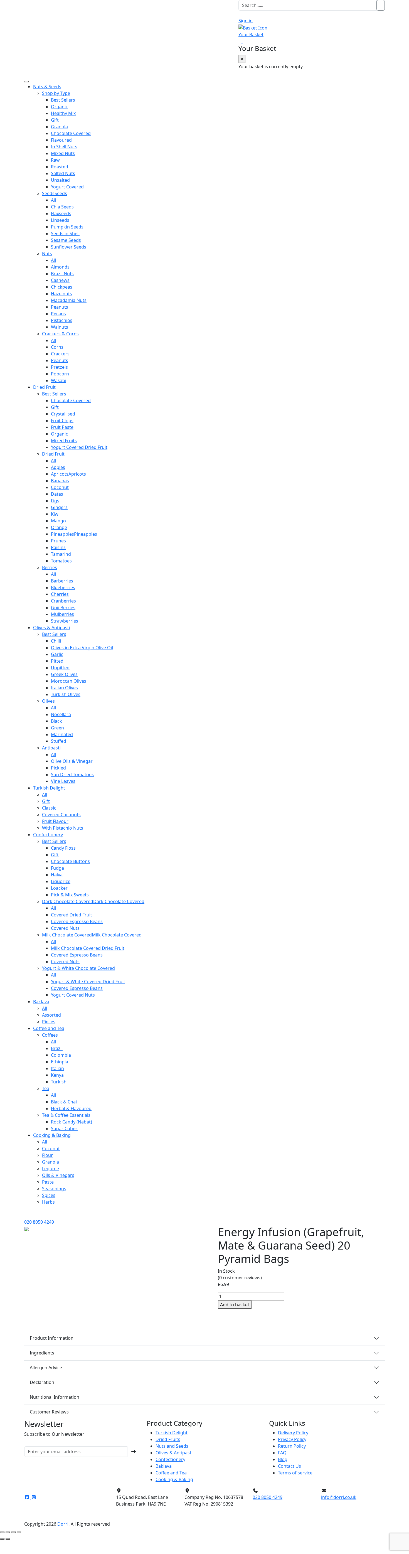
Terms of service (295, 1473)
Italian (57, 1068)
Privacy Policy (292, 1439)
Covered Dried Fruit (71, 915)
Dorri (62, 1524)
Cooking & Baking (52, 1135)
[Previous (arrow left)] (2, 1539)
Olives (48, 701)
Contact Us (289, 1466)
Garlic (57, 654)
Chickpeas (61, 287)
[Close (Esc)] (19, 1532)
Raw (55, 160)
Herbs (48, 1202)
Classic (49, 808)
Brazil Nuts (62, 274)
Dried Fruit (44, 387)
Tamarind (61, 554)
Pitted (57, 661)
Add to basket (234, 1305)
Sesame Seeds (66, 240)
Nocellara (61, 714)
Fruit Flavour (55, 821)
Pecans (58, 314)
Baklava (41, 1002)
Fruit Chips (62, 420)
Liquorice (60, 881)
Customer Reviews (49, 1412)
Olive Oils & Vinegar (72, 761)
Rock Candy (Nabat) (71, 1122)
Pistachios (61, 320)
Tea (45, 1088)
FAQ (282, 1453)
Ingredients (42, 1353)
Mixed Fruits (64, 440)
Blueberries (63, 587)
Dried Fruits (168, 1439)
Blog (282, 1459)
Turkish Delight (49, 788)
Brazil (57, 1048)
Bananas (60, 481)
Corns (57, 347)
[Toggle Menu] (26, 81)
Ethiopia (59, 1062)
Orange (59, 527)
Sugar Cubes (64, 1128)
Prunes (58, 541)
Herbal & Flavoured (71, 1108)
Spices (48, 1195)
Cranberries (63, 601)
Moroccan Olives (68, 681)
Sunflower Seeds (68, 247)
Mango (58, 521)
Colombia (61, 1055)
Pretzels (59, 367)
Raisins (58, 547)
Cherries (60, 594)
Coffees (50, 1035)
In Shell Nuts (64, 147)
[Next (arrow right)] (8, 1539)
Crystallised (63, 414)
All (53, 200)
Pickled (58, 768)
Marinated (62, 734)
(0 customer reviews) (240, 1278)
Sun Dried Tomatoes (72, 774)
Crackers (60, 354)
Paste (48, 1182)
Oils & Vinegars (58, 1175)
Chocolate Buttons (70, 861)
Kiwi (55, 514)
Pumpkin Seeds (67, 227)
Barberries (62, 581)
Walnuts (59, 327)
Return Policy (292, 1446)
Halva (57, 875)
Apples (58, 467)
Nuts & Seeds (47, 86)
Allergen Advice (46, 1367)
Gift (55, 120)
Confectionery (48, 835)
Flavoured (61, 140)
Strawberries (64, 621)
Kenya (57, 1075)
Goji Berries (63, 607)
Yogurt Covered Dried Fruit (79, 447)
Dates (57, 494)
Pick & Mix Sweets (70, 895)
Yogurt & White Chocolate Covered (78, 968)
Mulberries (62, 614)
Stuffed (58, 741)
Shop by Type (56, 93)
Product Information (51, 1338)
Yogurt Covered (67, 187)
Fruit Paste (62, 427)
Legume (50, 1169)
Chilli (56, 641)
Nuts (47, 253)
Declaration (42, 1382)
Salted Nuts (63, 173)
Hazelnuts (61, 294)
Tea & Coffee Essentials (66, 1115)
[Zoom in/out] (2, 1532)
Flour (47, 1155)
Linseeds (60, 220)
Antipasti (51, 748)
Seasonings (54, 1189)
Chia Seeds (62, 207)
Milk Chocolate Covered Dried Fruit (87, 948)
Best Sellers (63, 100)
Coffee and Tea (48, 1028)
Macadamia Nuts (69, 300)
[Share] (13, 1532)
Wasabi (58, 380)
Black (56, 721)
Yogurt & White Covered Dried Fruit (88, 981)
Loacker (59, 888)
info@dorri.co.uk (338, 1497)
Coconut (60, 487)
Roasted (59, 167)
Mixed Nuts (63, 153)
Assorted (51, 1015)
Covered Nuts (65, 928)
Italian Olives (64, 688)
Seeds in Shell (65, 233)
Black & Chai (64, 1102)
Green (57, 728)
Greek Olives (64, 674)
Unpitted (60, 668)
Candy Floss (63, 848)
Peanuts (59, 307)
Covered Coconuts (61, 815)
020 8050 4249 (39, 1222)
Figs (55, 501)
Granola (59, 127)
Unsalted (60, 180)
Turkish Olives (65, 694)
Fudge (57, 868)
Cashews (60, 280)
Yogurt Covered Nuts (73, 995)
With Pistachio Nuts (62, 828)
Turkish (58, 1082)
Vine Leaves (63, 781)
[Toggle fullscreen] (8, 1532)
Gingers (59, 507)
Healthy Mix (63, 113)
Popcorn (60, 374)
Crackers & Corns (60, 334)
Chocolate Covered (71, 133)
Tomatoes (61, 561)
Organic (59, 107)
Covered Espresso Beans (77, 921)
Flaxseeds (61, 213)
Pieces (48, 1022)
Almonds (60, 267)
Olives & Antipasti (51, 627)
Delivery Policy (293, 1433)
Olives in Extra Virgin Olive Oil (82, 648)
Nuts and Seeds (172, 1446)
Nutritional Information (54, 1397)
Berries (49, 567)
